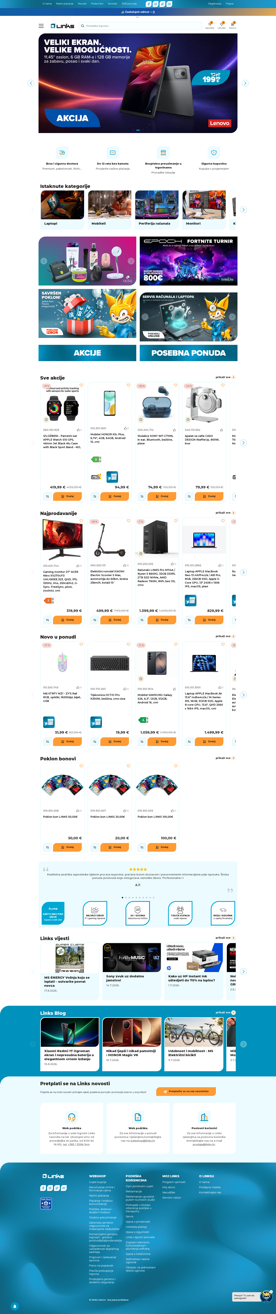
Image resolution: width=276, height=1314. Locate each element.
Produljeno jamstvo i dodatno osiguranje (102, 1279)
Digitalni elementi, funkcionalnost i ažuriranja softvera (138, 1243)
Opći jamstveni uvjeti (139, 1184)
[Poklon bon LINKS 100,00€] (157, 808)
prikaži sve (223, 377)
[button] (122, 895)
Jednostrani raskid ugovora (137, 1259)
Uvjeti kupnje (97, 1180)
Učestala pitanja (136, 1225)
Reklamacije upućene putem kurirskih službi (140, 1196)
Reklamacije (134, 1189)
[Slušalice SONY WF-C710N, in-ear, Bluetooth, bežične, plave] (157, 442)
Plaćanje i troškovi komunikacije (101, 1200)
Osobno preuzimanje (102, 1215)
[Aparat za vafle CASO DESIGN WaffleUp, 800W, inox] (204, 442)
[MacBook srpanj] (138, 83)
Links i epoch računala (140, 1235)
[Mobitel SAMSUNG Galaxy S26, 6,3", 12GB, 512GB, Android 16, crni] (157, 695)
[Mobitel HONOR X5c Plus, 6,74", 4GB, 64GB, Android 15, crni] (109, 442)
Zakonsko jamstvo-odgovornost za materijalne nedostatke (104, 1224)
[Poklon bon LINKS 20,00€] (109, 808)
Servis (129, 1214)
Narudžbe (168, 1190)
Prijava (229, 3)
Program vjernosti (174, 1180)
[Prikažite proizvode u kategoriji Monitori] (204, 209)
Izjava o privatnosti (138, 1219)
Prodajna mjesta (210, 1185)
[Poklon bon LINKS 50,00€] (62, 808)
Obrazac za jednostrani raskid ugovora (141, 1267)
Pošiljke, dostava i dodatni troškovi (100, 1209)
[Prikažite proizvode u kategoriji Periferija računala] (157, 209)
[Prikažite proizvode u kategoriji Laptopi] (62, 209)
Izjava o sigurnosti (137, 1230)
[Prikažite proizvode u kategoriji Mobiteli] (109, 209)
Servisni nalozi (171, 1195)
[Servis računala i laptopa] (188, 316)
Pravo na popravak (101, 1263)
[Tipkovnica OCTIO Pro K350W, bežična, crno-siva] (109, 695)
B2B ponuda (129, 3)
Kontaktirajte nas (210, 1190)
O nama (47, 3)
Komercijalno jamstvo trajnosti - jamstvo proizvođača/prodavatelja (105, 1235)
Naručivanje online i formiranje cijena (102, 1187)
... (138, 881)
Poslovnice (97, 3)
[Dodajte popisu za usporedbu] (47, 496)
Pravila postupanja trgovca (101, 1270)
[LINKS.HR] (15, 1306)
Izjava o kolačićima (138, 1252)
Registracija (214, 3)
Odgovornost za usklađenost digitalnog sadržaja (104, 1247)
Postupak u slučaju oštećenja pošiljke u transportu (138, 1206)
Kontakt (112, 3)
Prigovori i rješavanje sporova (102, 1257)
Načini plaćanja (64, 3)
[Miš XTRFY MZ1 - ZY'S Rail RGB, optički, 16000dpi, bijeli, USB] (62, 695)
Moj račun (168, 1185)
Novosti (82, 3)
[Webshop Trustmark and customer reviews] (46, 1201)
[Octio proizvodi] (87, 261)
